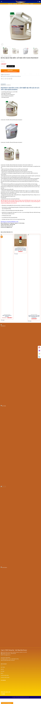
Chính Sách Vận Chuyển (5, 677)
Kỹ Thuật (2, 671)
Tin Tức (19, 3)
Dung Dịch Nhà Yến (7, 56)
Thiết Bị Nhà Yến (22, 697)
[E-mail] (39, 353)
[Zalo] (39, 356)
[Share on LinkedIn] (11, 79)
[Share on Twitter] (6, 79)
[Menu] (1, 1)
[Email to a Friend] (7, 79)
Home (2, 56)
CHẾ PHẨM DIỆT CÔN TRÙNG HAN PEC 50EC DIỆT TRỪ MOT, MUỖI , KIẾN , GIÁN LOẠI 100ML (20, 249)
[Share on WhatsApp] (2, 79)
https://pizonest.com (9, 225)
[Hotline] (39, 347)
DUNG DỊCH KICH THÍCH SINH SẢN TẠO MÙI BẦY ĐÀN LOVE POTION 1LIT (34, 316)
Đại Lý (2, 673)
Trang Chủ (10, 3)
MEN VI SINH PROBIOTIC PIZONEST (7, 316)
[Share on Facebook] (4, 79)
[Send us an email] (2, 694)
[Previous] (3, 26)
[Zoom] (2, 44)
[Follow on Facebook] (1, 694)
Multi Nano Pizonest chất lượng (16, 76)
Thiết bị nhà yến (25, 3)
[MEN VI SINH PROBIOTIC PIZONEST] (7, 274)
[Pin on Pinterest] (9, 79)
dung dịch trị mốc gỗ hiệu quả (7, 76)
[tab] (3, 85)
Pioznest (29, 190)
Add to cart (11, 66)
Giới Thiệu (15, 3)
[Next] (38, 26)
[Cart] (39, 1)
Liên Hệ (31, 3)
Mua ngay (2, 320)
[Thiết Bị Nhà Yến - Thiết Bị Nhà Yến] (20, 1)
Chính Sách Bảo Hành (5, 675)
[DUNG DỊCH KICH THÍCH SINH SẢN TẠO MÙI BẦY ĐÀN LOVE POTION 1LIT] (34, 274)
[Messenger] (39, 350)
